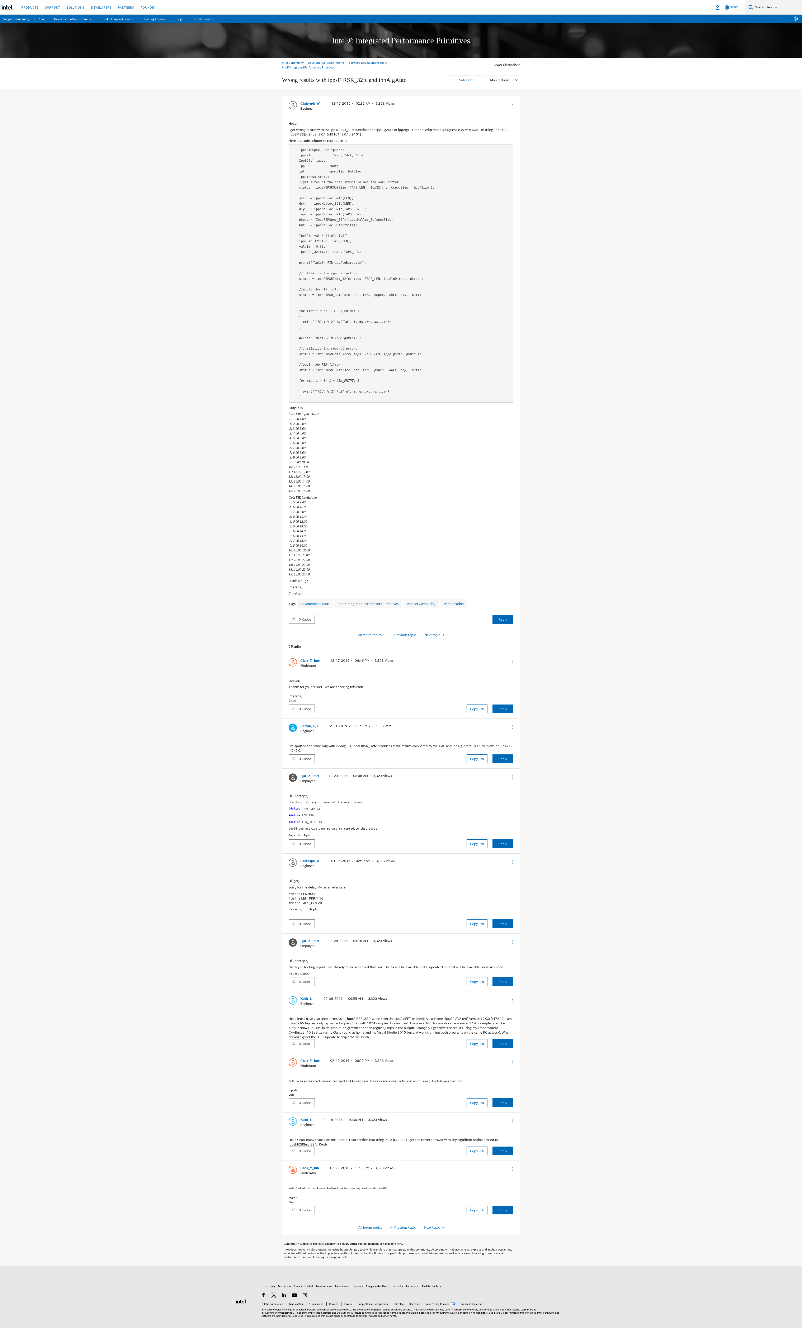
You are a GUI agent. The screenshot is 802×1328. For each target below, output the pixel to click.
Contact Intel (303, 1276)
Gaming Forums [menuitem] (154, 18)
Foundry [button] (148, 7)
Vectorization (454, 596)
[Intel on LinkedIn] (284, 1286)
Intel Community (293, 62)
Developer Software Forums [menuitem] (73, 18)
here (403, 1234)
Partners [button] (126, 7)
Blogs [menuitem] (179, 18)
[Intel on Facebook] (263, 1286)
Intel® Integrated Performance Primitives (308, 67)
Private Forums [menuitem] (203, 18)
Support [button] (52, 7)
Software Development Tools (369, 62)
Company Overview (276, 1276)
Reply (503, 612)
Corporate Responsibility (384, 1276)
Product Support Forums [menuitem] (118, 18)
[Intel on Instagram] (304, 1286)
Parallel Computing (421, 596)
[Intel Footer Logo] (241, 1291)
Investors (342, 1276)
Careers (357, 1276)
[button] (512, 104)
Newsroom (324, 1276)
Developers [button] (101, 7)
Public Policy (431, 1276)
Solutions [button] (75, 7)
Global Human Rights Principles (518, 1303)
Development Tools (314, 596)
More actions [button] (499, 79)
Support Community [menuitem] (17, 18)
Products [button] (29, 7)
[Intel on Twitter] (273, 1286)
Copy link (477, 701)
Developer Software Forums (326, 62)
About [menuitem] (43, 18)
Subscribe (466, 79)
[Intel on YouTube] (294, 1286)
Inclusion (412, 1276)
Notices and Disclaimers (336, 1303)
